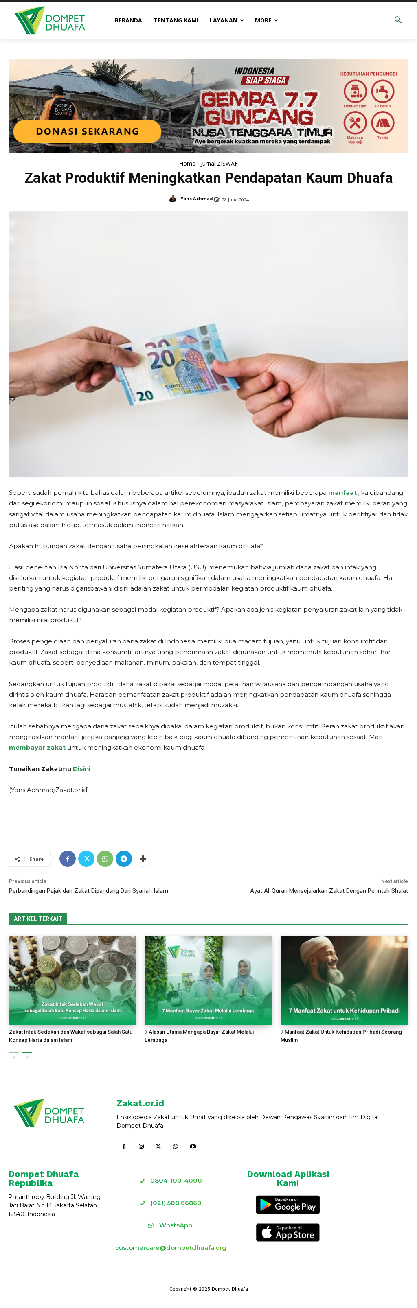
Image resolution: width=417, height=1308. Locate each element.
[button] (398, 20)
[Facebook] (67, 859)
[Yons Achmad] (174, 199)
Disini (81, 768)
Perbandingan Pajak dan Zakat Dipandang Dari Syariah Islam (88, 891)
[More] (142, 859)
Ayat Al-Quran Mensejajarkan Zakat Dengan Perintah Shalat (329, 891)
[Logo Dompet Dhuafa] (49, 20)
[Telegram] (124, 859)
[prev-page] (14, 1057)
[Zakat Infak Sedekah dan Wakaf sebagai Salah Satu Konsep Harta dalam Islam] (72, 980)
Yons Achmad (196, 198)
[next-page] (27, 1057)
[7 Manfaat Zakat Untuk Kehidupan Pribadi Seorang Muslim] (344, 980)
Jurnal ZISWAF (219, 163)
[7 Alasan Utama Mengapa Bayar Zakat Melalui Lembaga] (208, 980)
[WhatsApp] (105, 859)
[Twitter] (86, 859)
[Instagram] (141, 1147)
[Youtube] (193, 1147)
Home (187, 163)
